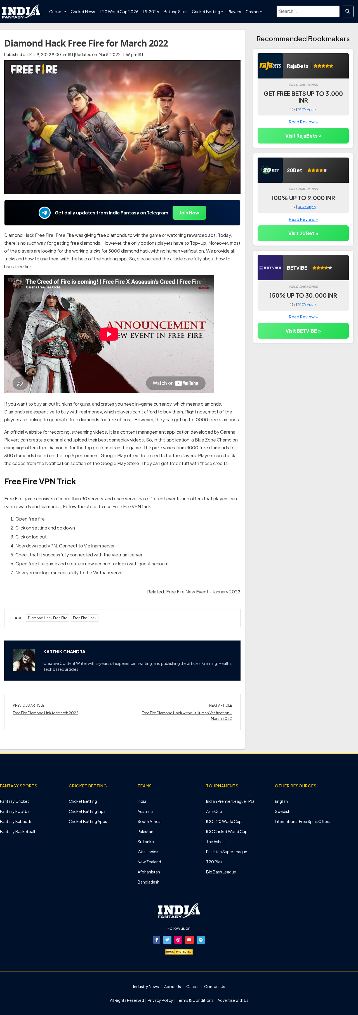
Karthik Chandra (64, 652)
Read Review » (303, 121)
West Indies (148, 851)
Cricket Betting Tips (87, 811)
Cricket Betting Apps (88, 821)
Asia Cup (214, 811)
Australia (146, 811)
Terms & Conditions (195, 1000)
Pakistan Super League (226, 851)
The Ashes (215, 841)
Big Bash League (221, 871)
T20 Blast (215, 861)
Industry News (146, 986)
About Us (172, 986)
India (142, 801)
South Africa (149, 821)
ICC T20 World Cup (224, 821)
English (281, 801)
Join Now (189, 213)
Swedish (282, 811)
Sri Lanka (146, 841)
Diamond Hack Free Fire (47, 618)
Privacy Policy (161, 1000)
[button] (156, 940)
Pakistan (145, 831)
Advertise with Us (232, 1000)
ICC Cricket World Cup (227, 831)
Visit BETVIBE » (303, 331)
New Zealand (149, 861)
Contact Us (214, 986)
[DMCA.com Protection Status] (179, 951)
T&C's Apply (307, 109)
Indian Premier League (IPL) (230, 801)
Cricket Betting (83, 801)
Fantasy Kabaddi (15, 821)
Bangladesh (148, 881)
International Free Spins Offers (302, 821)
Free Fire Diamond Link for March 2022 (45, 713)
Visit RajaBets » (303, 136)
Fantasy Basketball (17, 831)
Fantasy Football (15, 811)
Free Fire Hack (84, 618)
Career (192, 986)
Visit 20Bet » (303, 233)
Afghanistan (149, 871)
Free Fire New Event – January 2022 (203, 592)
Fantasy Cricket (14, 801)
